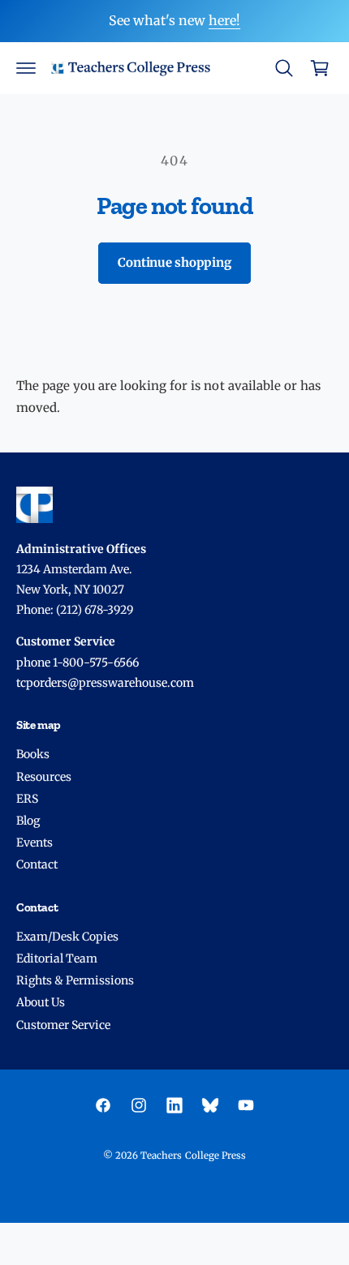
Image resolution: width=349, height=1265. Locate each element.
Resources (43, 777)
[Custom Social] (210, 1105)
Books (33, 754)
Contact (37, 864)
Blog (28, 820)
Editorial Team (56, 958)
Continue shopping (174, 262)
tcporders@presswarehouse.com (105, 682)
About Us (40, 1002)
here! (224, 20)
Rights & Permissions (75, 980)
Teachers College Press (192, 1155)
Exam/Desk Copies (67, 936)
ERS (27, 798)
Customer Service (63, 1025)
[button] (26, 68)
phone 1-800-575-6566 (77, 662)
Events (34, 842)
